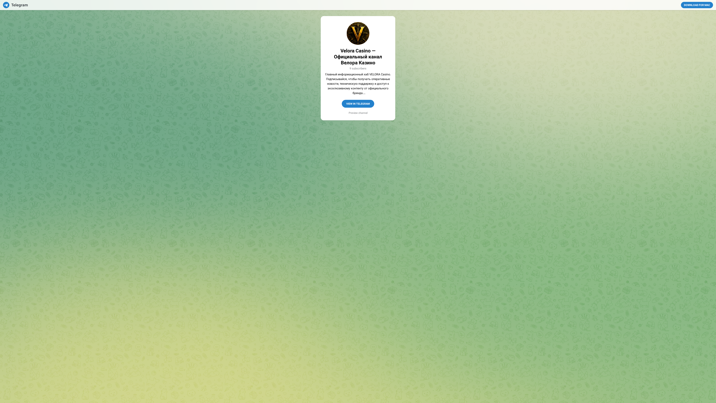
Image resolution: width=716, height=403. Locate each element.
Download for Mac (697, 5)
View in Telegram (358, 103)
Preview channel (358, 112)
